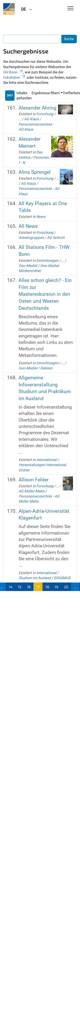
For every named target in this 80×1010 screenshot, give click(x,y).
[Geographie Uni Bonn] (9, 9)
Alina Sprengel (35, 172)
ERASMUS (62, 578)
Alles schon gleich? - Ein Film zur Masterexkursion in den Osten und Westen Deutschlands (45, 294)
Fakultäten (11, 77)
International (46, 460)
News (40, 216)
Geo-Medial (28, 265)
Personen (41, 157)
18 (47, 587)
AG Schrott (56, 237)
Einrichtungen (47, 260)
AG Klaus (31, 119)
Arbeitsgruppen (31, 237)
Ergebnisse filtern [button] (46, 93)
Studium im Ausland (35, 578)
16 (29, 587)
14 (10, 587)
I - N (22, 162)
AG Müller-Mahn (31, 491)
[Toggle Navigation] (70, 8)
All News (28, 226)
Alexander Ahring (37, 108)
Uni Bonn (10, 72)
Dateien (46, 368)
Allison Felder (34, 480)
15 (19, 587)
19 (56, 587)
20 (66, 587)
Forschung (44, 114)
